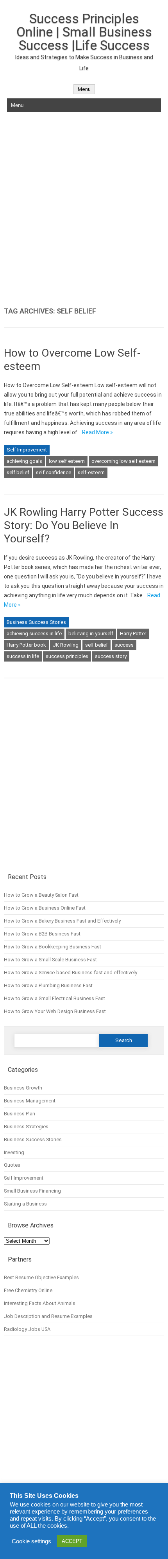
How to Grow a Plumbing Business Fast (48, 985)
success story (111, 656)
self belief (18, 472)
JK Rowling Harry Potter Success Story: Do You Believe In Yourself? (83, 525)
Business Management (29, 1101)
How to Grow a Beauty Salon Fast (41, 895)
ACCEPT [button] (72, 1541)
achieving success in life (34, 633)
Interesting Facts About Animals (39, 1303)
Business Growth (23, 1088)
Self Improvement (27, 450)
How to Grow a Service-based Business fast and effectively (70, 972)
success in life (23, 656)
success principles (67, 656)
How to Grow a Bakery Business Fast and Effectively (62, 921)
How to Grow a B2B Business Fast (42, 934)
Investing (14, 1152)
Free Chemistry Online (28, 1290)
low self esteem (67, 461)
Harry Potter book (26, 645)
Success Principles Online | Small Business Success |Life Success (84, 32)
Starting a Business (25, 1204)
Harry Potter (133, 633)
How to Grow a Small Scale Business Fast (50, 960)
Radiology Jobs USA (27, 1329)
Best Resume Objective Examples (41, 1277)
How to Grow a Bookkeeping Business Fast (52, 947)
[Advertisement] (84, 209)
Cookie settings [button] (31, 1541)
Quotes (12, 1165)
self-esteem (91, 472)
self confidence (53, 472)
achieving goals (24, 461)
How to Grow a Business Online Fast (45, 908)
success (124, 645)
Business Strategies (26, 1126)
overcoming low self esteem (123, 461)
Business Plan (19, 1114)
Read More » (97, 432)
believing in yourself (90, 633)
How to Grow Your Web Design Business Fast (55, 1011)
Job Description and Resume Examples (48, 1316)
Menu (84, 89)
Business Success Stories (36, 622)
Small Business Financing (32, 1191)
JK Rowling (66, 645)
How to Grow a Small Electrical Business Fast (54, 998)
